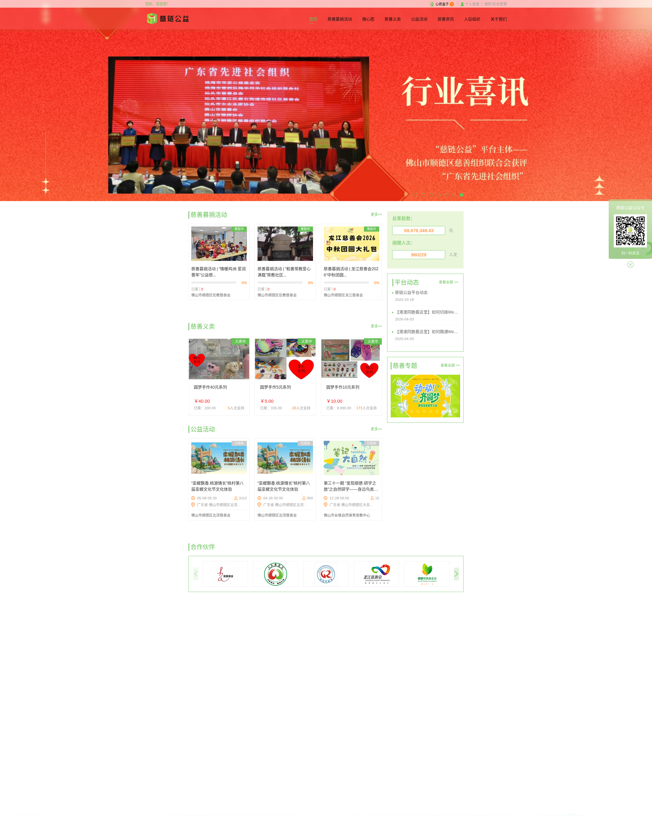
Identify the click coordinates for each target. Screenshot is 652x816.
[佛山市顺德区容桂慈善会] (326, 574)
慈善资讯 (446, 19)
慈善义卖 (393, 19)
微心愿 (368, 19)
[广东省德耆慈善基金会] (427, 574)
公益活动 (419, 19)
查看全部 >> (448, 282)
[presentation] (195, 574)
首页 (313, 19)
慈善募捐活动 (340, 19)
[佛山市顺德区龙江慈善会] (376, 574)
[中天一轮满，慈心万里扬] (425, 396)
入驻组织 (472, 19)
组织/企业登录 (495, 4)
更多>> (376, 214)
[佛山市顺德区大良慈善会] (275, 574)
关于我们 (499, 19)
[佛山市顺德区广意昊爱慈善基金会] (225, 574)
